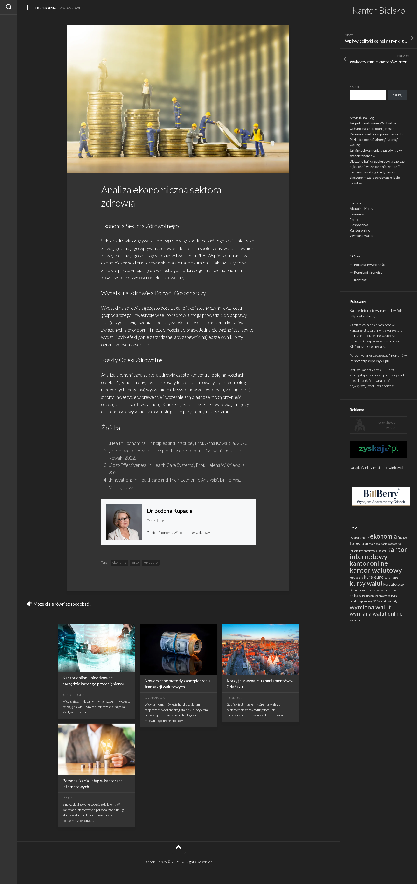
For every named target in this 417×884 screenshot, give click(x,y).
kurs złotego (393, 584)
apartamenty (361, 537)
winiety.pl (396, 467)
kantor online (369, 563)
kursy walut (366, 583)
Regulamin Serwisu (368, 272)
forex (355, 543)
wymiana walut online (376, 613)
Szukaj (354, 87)
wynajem (355, 620)
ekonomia (383, 536)
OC (351, 590)
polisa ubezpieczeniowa (373, 595)
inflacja (354, 550)
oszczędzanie (380, 590)
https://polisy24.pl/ (375, 361)
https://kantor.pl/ (362, 316)
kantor (382, 550)
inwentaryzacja (368, 550)
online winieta (362, 590)
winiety (392, 601)
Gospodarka (359, 225)
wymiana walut (370, 607)
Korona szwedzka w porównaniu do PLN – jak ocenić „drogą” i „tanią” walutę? (376, 139)
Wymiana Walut (361, 236)
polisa (354, 596)
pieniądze (394, 590)
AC (351, 537)
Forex (354, 219)
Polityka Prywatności (369, 265)
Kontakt (360, 280)
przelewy (366, 601)
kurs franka (391, 577)
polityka (392, 595)
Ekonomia (357, 214)
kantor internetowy (378, 553)
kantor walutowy (376, 570)
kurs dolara (356, 577)
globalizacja (380, 543)
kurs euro (374, 577)
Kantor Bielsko (378, 10)
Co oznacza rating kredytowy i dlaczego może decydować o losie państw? (375, 177)
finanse (402, 537)
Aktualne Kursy (361, 209)
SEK (375, 601)
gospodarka (395, 543)
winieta (383, 601)
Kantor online (360, 230)
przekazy (355, 601)
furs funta (367, 543)
